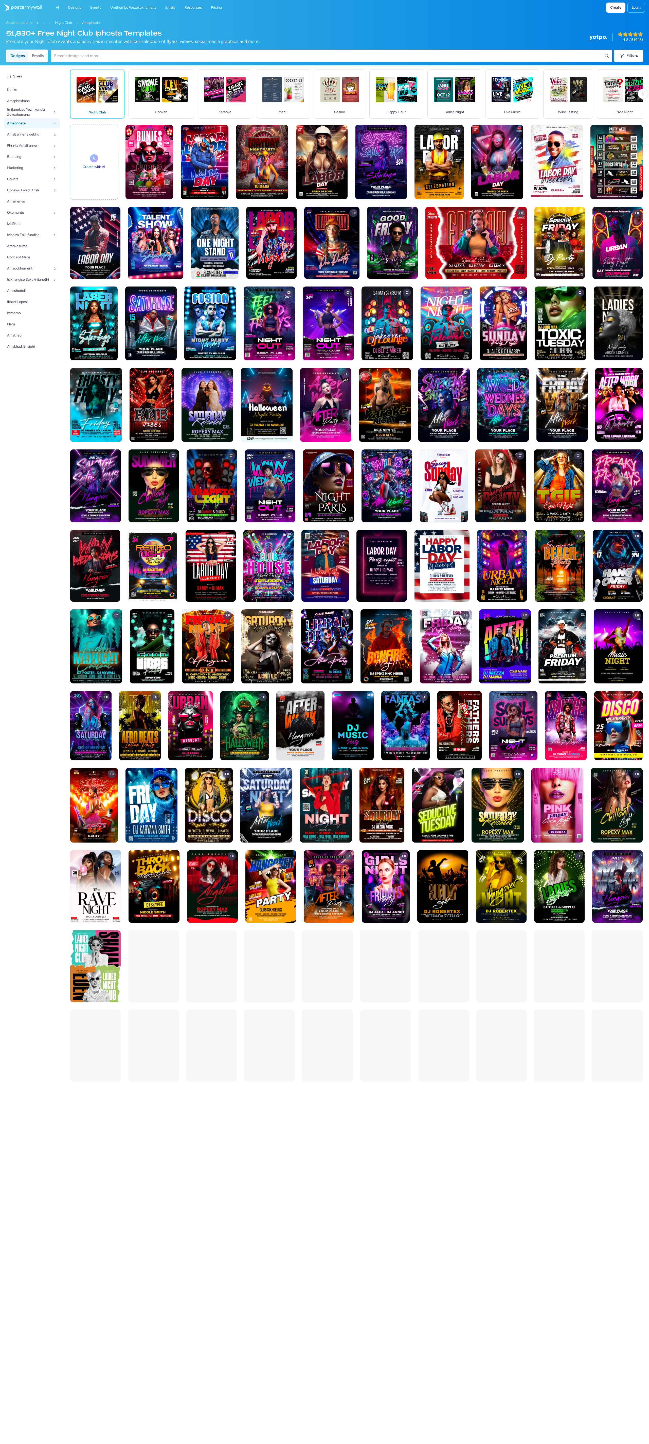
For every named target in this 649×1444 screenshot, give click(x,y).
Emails (38, 55)
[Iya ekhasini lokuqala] (21, 8)
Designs (17, 55)
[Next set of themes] (643, 94)
